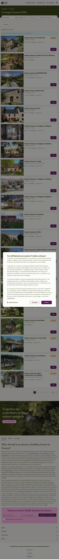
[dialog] (29, 279)
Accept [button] (46, 302)
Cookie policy (11, 298)
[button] (12, 302)
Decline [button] (34, 302)
